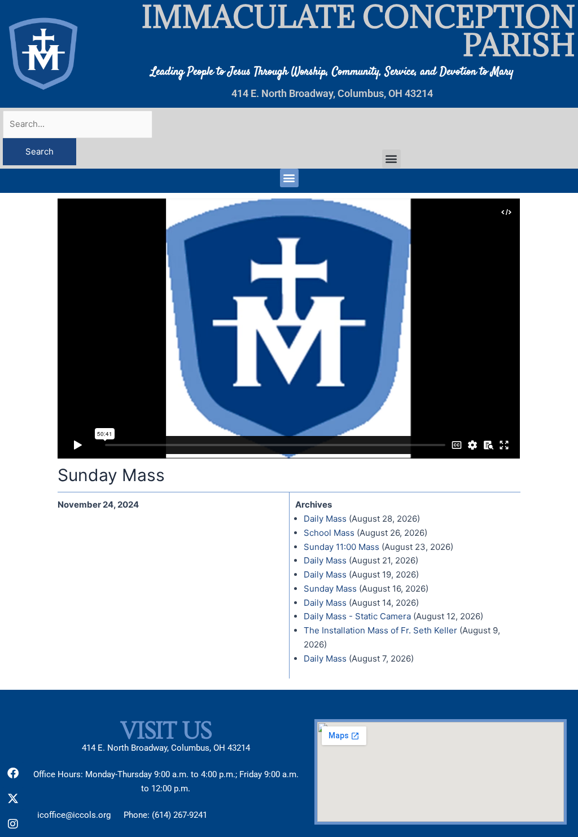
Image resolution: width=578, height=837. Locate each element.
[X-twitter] (13, 798)
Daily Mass (325, 518)
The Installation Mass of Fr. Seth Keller (380, 630)
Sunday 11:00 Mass (341, 546)
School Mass (329, 532)
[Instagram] (13, 824)
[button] (391, 158)
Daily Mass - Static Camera (357, 616)
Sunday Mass (330, 588)
